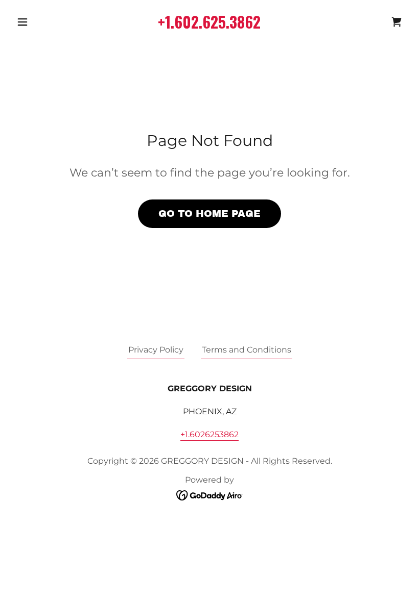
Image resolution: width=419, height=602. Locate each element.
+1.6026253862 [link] (209, 434)
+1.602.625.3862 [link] (209, 21)
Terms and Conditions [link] (246, 350)
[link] (396, 22)
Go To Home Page (209, 213)
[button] (42, 22)
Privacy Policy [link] (155, 350)
